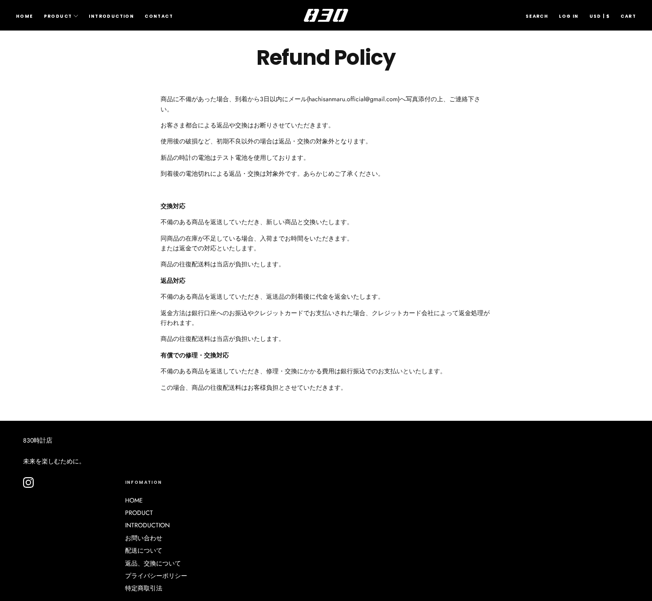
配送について (143, 550)
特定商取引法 (143, 588)
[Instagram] (28, 482)
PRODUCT (58, 16)
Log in (568, 16)
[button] (537, 16)
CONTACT (159, 16)
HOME (24, 16)
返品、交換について (153, 563)
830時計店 (37, 440)
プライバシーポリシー (156, 575)
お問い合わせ (143, 538)
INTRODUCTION (111, 16)
